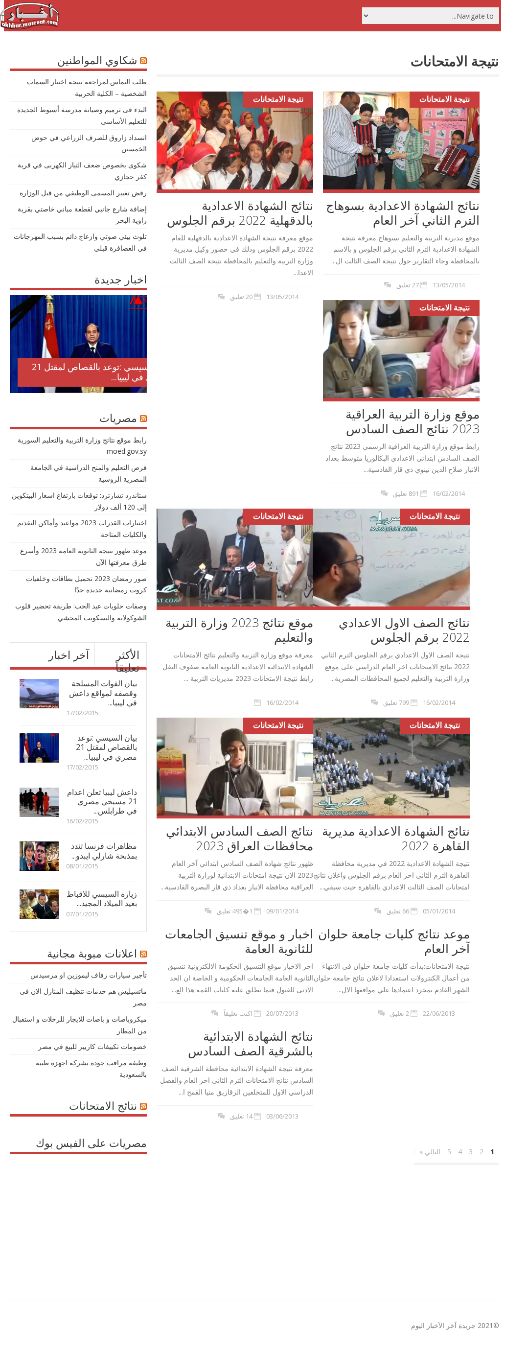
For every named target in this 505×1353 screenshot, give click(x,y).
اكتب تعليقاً (238, 1013)
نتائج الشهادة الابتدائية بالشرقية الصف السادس (250, 1043)
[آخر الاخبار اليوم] (29, 26)
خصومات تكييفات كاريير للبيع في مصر (92, 1046)
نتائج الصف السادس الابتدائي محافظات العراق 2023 (239, 838)
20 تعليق (241, 296)
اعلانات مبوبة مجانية (92, 953)
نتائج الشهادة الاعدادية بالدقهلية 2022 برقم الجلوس (240, 212)
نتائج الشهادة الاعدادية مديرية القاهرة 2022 (396, 838)
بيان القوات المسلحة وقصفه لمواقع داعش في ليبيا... (103, 692)
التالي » (429, 1151)
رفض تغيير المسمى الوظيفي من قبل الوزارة (83, 192)
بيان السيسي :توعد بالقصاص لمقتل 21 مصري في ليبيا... (101, 372)
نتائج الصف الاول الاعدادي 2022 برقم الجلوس (404, 629)
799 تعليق (396, 702)
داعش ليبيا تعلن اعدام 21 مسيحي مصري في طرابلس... (102, 801)
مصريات (118, 417)
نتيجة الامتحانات (278, 98)
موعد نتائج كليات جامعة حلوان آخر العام (394, 940)
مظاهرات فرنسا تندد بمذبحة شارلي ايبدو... (104, 850)
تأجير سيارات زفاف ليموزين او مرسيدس (88, 975)
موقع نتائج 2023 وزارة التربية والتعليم (239, 629)
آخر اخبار (68, 654)
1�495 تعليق (234, 911)
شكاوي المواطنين (97, 59)
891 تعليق (406, 493)
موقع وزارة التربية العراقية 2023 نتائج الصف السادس (412, 421)
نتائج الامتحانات (103, 1105)
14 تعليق (241, 1116)
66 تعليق (398, 911)
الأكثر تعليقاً (127, 661)
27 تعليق (407, 284)
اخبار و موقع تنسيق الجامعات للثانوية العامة (239, 940)
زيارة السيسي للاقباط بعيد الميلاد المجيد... (102, 898)
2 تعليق (399, 1013)
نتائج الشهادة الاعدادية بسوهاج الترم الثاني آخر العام (403, 212)
